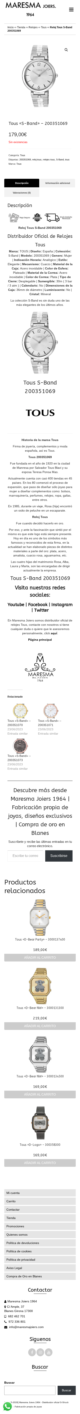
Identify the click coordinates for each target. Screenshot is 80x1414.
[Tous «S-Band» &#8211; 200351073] (20, 746)
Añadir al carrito (40, 957)
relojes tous (49, 159)
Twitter (41, 610)
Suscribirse (58, 856)
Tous (44, 27)
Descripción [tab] (22, 183)
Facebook (38, 604)
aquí (54, 633)
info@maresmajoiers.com (26, 1327)
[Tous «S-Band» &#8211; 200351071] (51, 711)
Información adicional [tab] (57, 183)
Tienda (21, 27)
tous (67, 159)
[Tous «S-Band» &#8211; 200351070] (20, 711)
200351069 (25, 159)
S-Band (60, 159)
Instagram (62, 604)
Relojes (33, 27)
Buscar (9, 1382)
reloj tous (37, 159)
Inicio (10, 27)
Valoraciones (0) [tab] (22, 192)
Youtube (16, 604)
